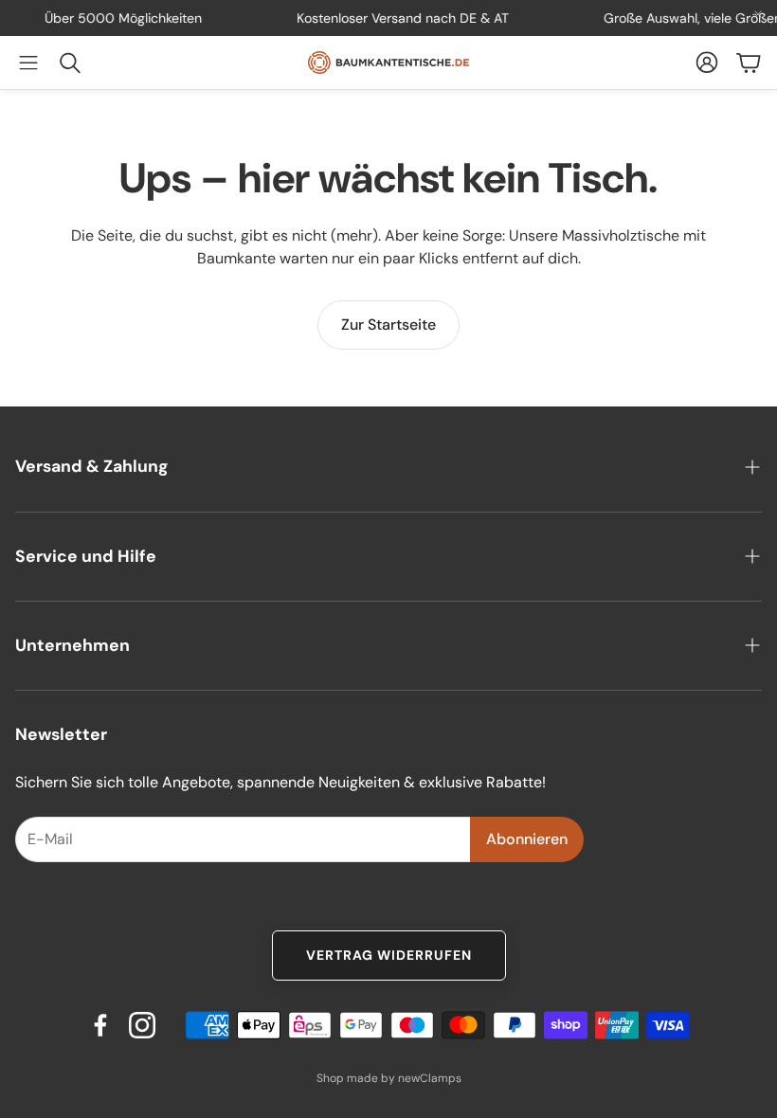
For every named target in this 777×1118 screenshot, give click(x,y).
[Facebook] (100, 1025)
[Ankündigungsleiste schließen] (758, 14)
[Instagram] (142, 1025)
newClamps (429, 1078)
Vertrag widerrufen (389, 955)
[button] (28, 62)
